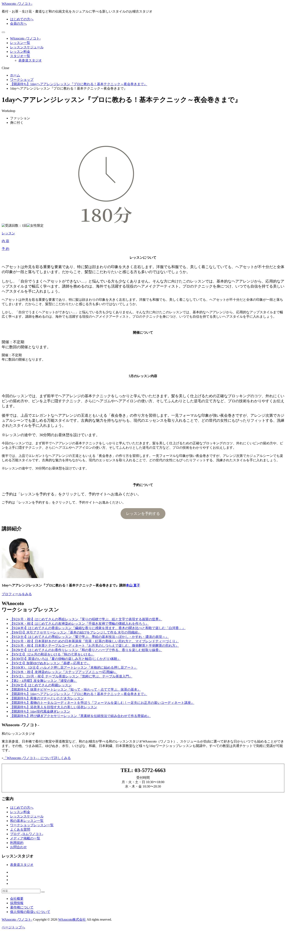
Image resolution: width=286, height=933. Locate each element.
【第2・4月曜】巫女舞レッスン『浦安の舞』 (43, 680)
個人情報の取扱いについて (30, 912)
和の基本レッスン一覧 (27, 820)
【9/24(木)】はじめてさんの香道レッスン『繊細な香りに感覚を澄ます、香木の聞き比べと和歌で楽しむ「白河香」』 (98, 628)
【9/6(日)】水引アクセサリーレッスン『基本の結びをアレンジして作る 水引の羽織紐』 (75, 632)
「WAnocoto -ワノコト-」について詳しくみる (37, 758)
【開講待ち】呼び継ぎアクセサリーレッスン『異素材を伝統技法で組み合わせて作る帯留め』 (80, 716)
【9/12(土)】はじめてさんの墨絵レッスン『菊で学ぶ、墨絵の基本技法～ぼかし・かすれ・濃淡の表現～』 (89, 637)
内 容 (5, 241)
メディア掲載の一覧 (25, 838)
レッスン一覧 (20, 43)
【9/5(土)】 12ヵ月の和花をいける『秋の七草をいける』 (52, 654)
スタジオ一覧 (20, 56)
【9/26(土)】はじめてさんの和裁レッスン (41, 685)
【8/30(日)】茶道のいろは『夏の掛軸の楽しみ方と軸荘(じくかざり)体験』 (65, 659)
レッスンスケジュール (27, 47)
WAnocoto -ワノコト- (17, 3)
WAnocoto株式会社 (72, 919)
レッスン (8, 233)
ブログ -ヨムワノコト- (26, 834)
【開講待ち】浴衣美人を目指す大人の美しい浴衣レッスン (53, 707)
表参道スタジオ (30, 60)
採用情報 (16, 903)
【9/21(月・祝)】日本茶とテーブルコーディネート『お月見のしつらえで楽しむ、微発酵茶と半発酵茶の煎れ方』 (94, 645)
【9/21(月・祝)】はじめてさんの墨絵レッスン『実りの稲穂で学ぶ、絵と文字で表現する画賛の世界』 (86, 619)
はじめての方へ (21, 19)
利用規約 (16, 842)
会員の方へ (18, 23)
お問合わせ (18, 847)
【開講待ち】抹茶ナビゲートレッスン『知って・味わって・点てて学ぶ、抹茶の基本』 (75, 689)
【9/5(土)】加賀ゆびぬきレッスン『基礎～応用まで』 (50, 663)
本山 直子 (133, 585)
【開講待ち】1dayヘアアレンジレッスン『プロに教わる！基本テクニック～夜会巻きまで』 (78, 694)
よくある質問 (20, 829)
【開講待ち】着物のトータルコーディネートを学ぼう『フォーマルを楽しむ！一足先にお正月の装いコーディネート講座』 (102, 702)
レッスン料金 (20, 51)
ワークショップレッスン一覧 (32, 825)
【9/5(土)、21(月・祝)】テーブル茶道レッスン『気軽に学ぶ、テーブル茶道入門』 (71, 676)
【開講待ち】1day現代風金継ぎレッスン (40, 711)
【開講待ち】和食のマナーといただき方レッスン (47, 698)
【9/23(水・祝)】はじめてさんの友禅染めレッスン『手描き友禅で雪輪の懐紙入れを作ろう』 (79, 623)
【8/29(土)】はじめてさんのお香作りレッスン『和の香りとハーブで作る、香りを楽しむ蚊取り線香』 (86, 650)
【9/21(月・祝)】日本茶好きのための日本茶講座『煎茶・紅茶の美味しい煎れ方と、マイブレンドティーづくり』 (94, 641)
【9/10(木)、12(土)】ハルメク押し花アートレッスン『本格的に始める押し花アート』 (73, 667)
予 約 (5, 249)
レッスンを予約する (143, 513)
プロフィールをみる (17, 594)
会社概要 (16, 898)
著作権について (21, 907)
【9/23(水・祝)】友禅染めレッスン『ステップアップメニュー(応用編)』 (63, 672)
